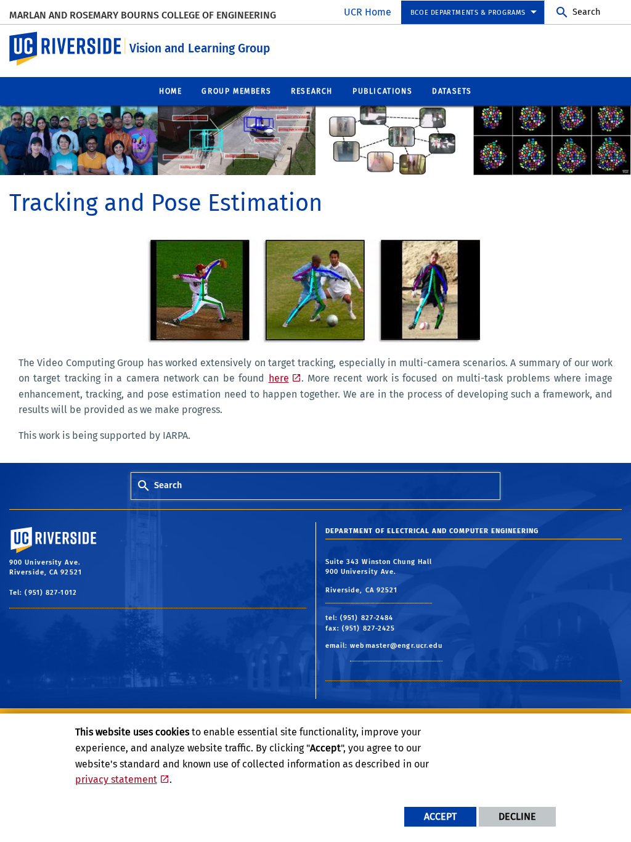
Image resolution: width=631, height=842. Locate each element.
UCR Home (367, 12)
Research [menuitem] (312, 91)
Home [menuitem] (170, 91)
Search (586, 12)
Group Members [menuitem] (236, 91)
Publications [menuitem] (382, 91)
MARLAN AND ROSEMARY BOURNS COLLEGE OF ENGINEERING (142, 15)
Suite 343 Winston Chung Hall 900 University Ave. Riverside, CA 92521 (379, 576)
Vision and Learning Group (199, 48)
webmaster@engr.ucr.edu (396, 646)
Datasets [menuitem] (452, 91)
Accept (440, 816)
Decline (517, 816)
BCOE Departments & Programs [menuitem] (468, 13)
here (279, 378)
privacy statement (116, 779)
